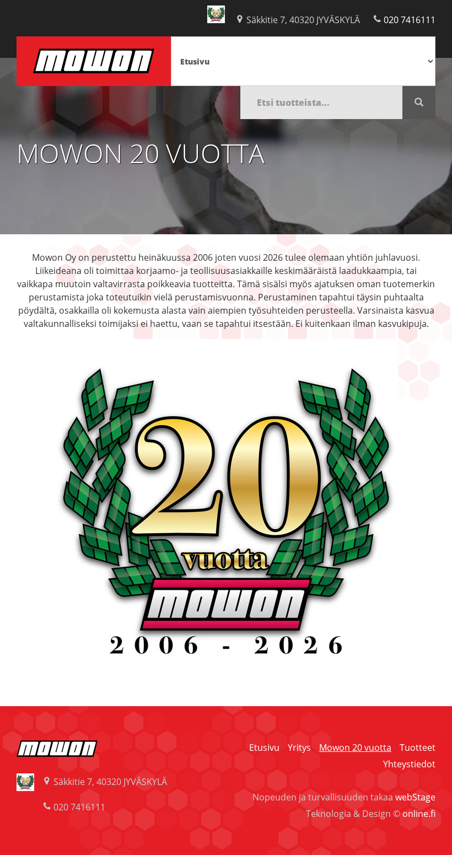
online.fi (418, 814)
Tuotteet (417, 747)
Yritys (299, 747)
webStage (415, 797)
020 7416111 (409, 20)
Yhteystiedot (409, 764)
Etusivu (264, 747)
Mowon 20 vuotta (355, 747)
